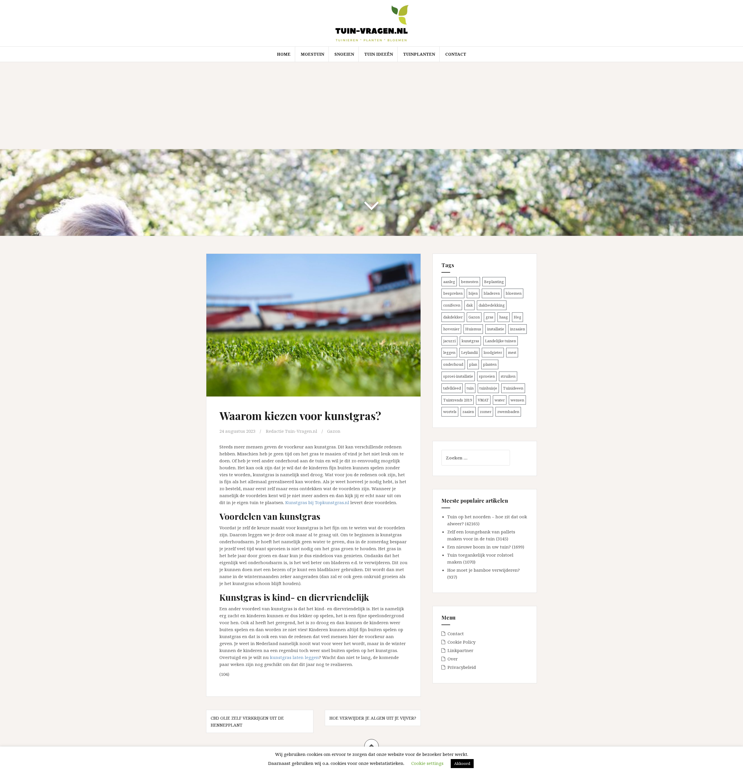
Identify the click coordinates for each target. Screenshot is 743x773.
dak (469, 305)
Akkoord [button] (462, 763)
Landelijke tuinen (500, 340)
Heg (517, 317)
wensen (517, 400)
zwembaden (508, 411)
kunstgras (470, 340)
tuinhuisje (488, 388)
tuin (470, 388)
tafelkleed (452, 388)
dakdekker (453, 317)
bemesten (469, 281)
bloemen (514, 293)
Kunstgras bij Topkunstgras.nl (317, 502)
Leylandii (469, 352)
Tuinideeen (513, 388)
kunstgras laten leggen (294, 657)
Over (453, 659)
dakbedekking (492, 305)
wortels (450, 411)
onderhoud (453, 364)
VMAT (483, 400)
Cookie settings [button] (427, 763)
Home (284, 54)
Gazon (333, 431)
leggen (449, 352)
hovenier (451, 329)
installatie (495, 329)
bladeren (492, 293)
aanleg (449, 281)
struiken (508, 376)
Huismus (473, 329)
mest (512, 352)
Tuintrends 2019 (457, 400)
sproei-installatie (458, 376)
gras (489, 317)
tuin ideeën (378, 54)
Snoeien (344, 54)
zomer (485, 411)
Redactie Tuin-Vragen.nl (291, 431)
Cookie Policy (461, 642)
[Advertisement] (371, 105)
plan (473, 364)
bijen (473, 293)
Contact (455, 54)
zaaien (468, 411)
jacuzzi (449, 340)
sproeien (487, 376)
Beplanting (494, 281)
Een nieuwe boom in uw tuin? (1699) (485, 547)
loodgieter (493, 352)
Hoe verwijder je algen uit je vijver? (372, 718)
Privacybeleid (462, 667)
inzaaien (517, 329)
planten (490, 364)
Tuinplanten (419, 54)
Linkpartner (460, 650)
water (500, 400)
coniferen (451, 305)
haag (503, 317)
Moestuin (312, 54)
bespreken (453, 293)
